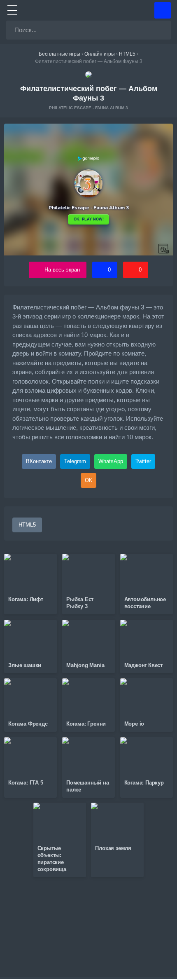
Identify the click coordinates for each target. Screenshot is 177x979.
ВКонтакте (39, 461)
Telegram (75, 461)
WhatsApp (110, 461)
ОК (88, 480)
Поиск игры (159, 30)
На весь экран (62, 270)
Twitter (143, 461)
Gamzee (89, 10)
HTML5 (27, 525)
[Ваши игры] (162, 10)
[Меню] (12, 10)
